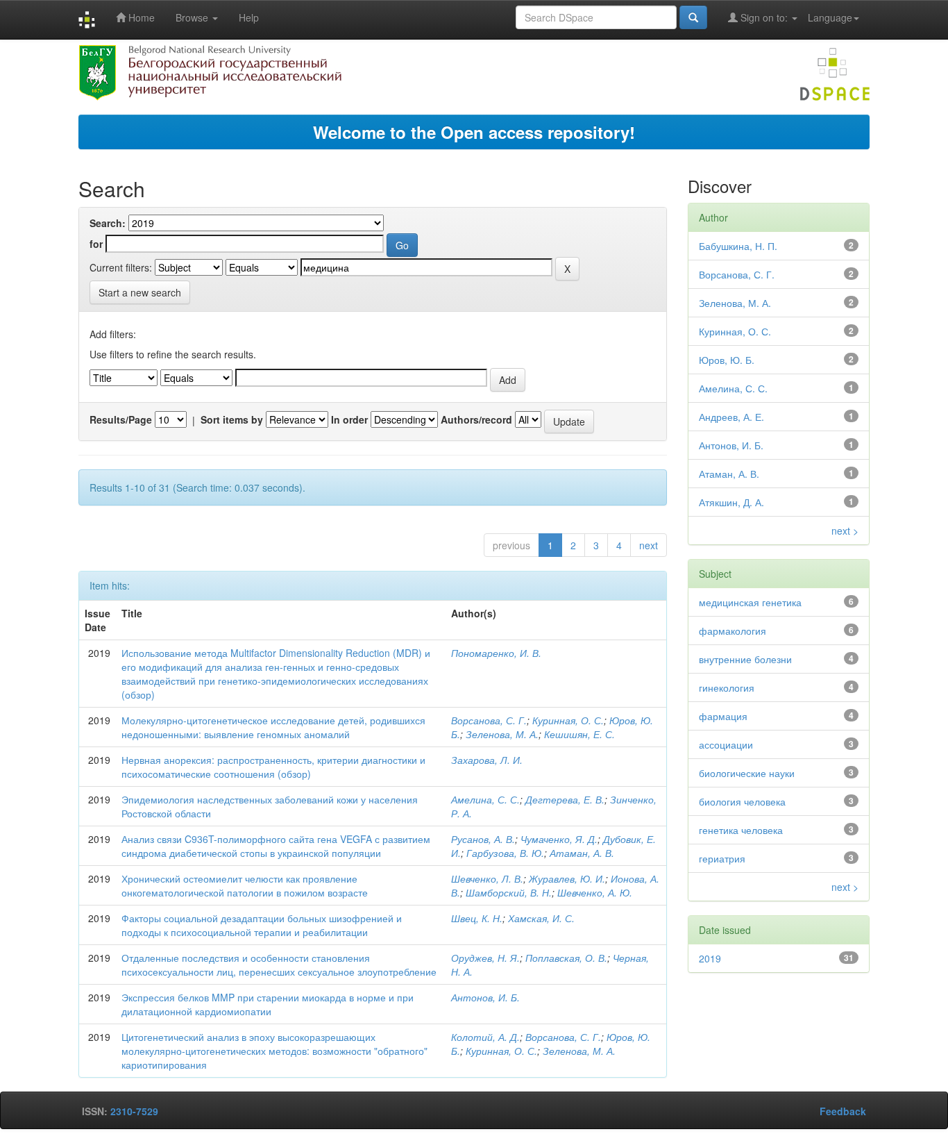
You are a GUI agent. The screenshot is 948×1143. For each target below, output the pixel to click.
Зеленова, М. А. (502, 734)
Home (140, 17)
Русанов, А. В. (483, 839)
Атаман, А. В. (582, 853)
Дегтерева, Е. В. (564, 799)
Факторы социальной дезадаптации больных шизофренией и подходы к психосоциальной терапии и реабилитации (261, 925)
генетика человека (741, 830)
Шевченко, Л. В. (487, 878)
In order (349, 419)
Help (249, 17)
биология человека (742, 801)
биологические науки (747, 773)
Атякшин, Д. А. (731, 502)
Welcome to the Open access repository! (474, 132)
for (96, 244)
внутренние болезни (745, 659)
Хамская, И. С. (541, 918)
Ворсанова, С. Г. (489, 720)
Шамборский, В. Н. (509, 892)
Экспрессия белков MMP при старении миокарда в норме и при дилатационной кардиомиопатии (267, 1004)
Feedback (843, 1111)
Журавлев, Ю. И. (567, 878)
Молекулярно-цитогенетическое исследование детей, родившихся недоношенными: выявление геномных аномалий (273, 727)
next (648, 545)
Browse (193, 17)
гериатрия (722, 858)
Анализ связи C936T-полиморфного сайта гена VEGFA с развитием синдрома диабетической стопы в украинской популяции (275, 846)
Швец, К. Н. (476, 918)
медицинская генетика (750, 602)
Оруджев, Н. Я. (485, 958)
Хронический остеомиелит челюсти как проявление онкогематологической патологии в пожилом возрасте (244, 885)
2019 (710, 958)
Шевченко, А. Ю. (594, 892)
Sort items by (232, 419)
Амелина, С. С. (485, 799)
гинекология (726, 687)
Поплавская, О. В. (566, 958)
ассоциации (726, 744)
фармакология (732, 630)
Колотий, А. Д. (485, 1037)
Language (830, 17)
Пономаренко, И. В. (496, 653)
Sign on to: (764, 17)
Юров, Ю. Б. (726, 360)
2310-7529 (134, 1111)
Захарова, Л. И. (487, 760)
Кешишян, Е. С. (579, 734)
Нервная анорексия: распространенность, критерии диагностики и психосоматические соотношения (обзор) (273, 767)
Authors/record (476, 419)
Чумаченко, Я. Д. (559, 839)
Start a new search (140, 292)
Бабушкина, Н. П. (738, 246)
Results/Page (121, 419)
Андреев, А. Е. (731, 417)
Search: (108, 223)
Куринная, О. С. (568, 720)
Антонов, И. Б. (485, 997)
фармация (723, 716)
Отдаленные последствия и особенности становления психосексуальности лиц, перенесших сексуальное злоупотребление (279, 964)
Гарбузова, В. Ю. (505, 853)
